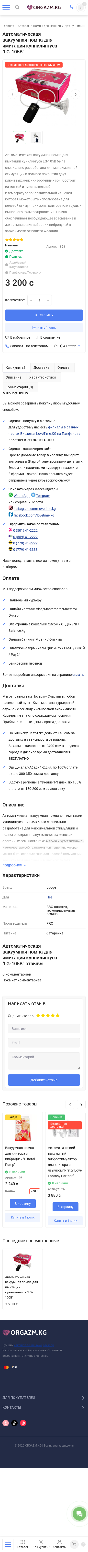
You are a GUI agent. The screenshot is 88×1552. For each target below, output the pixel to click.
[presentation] (12, 94)
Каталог (23, 25)
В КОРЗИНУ (44, 315)
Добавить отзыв (44, 1080)
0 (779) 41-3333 (25, 550)
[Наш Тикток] (14, 1423)
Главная (8, 25)
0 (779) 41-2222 (25, 543)
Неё (49, 897)
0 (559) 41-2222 (25, 537)
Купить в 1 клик (44, 327)
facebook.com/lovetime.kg (34, 515)
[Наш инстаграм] (5, 1423)
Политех (15, 256)
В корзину (23, 1204)
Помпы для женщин (47, 25)
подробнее (12, 865)
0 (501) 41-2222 (64, 346)
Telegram (43, 496)
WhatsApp (22, 496)
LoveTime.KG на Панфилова (58, 434)
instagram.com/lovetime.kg (35, 509)
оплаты (78, 675)
